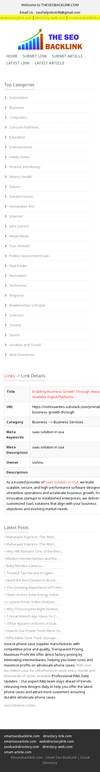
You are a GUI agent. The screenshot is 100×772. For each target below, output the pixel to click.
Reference (17, 285)
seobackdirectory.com (21, 746)
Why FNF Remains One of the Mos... (34, 551)
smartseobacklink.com (22, 736)
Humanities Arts (22, 206)
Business (16, 107)
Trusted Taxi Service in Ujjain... (30, 573)
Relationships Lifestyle (27, 305)
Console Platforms (24, 127)
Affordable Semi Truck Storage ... (32, 637)
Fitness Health (20, 176)
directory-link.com (57, 736)
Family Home (19, 156)
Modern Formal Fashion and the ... (33, 558)
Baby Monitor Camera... (24, 565)
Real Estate (18, 265)
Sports (14, 334)
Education (17, 137)
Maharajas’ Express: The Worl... (31, 536)
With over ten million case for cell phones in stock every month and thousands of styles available (49, 670)
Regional (16, 295)
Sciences (16, 315)
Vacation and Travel (25, 344)
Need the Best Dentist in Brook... (32, 580)
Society (15, 325)
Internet (16, 216)
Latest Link (18, 62)
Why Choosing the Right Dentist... (33, 609)
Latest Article (49, 62)
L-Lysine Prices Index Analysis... (31, 601)
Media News (19, 236)
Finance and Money (25, 166)
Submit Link (35, 56)
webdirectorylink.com (56, 741)
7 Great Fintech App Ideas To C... (32, 616)
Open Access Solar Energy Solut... (33, 594)
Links (9, 376)
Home (12, 56)
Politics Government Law (29, 255)
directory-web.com (46, 17)
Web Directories (22, 354)
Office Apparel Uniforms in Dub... (32, 623)
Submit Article (67, 56)
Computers (18, 117)
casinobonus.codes (19, 705)
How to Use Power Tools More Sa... (34, 630)
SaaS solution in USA (61, 482)
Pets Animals (19, 245)
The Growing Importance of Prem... (34, 587)
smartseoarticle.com (20, 741)
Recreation (18, 275)
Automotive (18, 97)
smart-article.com (17, 752)
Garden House (21, 196)
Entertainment (20, 147)
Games (15, 186)
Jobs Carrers (19, 226)
